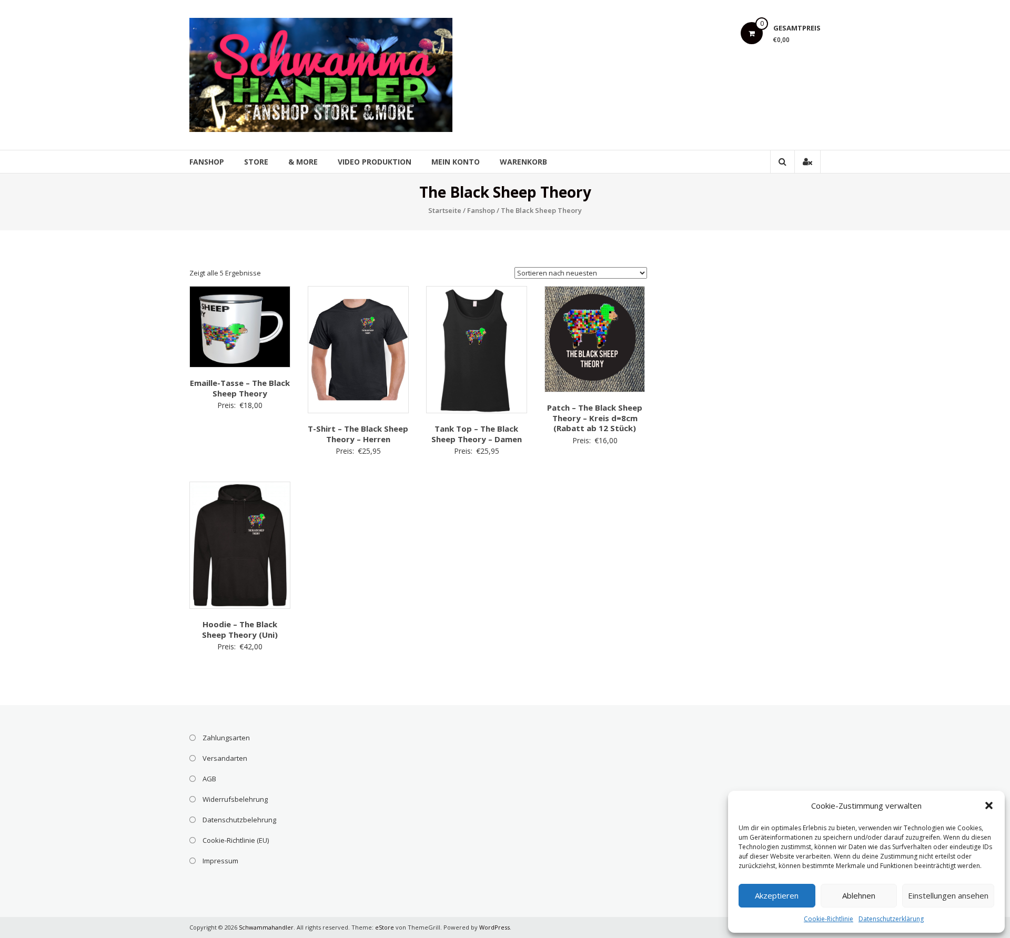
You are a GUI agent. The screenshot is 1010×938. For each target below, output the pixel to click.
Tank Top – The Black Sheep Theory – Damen (476, 433)
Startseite (444, 210)
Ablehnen (858, 895)
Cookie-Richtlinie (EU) (236, 840)
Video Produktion (374, 162)
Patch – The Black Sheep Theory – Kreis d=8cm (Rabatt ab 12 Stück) (594, 417)
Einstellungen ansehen (948, 895)
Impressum (220, 860)
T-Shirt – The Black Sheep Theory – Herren (358, 433)
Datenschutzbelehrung (239, 819)
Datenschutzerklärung (891, 918)
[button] (989, 805)
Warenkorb (523, 162)
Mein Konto (455, 162)
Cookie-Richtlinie (828, 918)
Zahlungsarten (226, 737)
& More (303, 162)
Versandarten (225, 758)
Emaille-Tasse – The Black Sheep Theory (240, 388)
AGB (209, 778)
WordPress (494, 927)
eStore (384, 927)
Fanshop (206, 162)
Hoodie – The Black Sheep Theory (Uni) (240, 629)
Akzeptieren (777, 895)
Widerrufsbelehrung (235, 799)
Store (256, 162)
